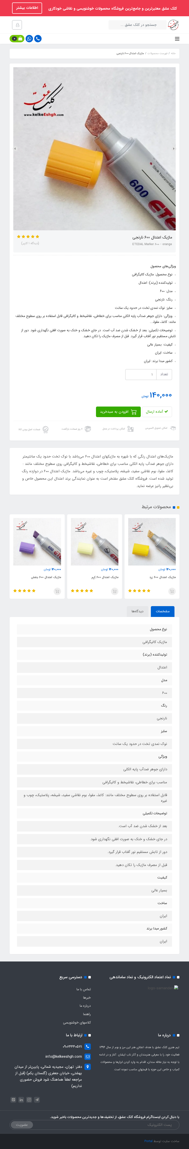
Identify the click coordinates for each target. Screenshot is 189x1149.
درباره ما (85, 1005)
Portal (148, 1141)
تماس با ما (84, 989)
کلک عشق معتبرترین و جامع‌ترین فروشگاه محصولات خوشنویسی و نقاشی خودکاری (112, 9)
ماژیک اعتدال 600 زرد (162, 577)
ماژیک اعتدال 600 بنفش (46, 577)
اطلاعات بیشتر (27, 8)
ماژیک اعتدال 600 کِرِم (105, 577)
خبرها (87, 997)
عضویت (22, 1125)
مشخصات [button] (163, 611)
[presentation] (173, 148)
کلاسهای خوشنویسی (77, 1022)
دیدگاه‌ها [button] (137, 611)
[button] (17, 38)
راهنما (87, 1014)
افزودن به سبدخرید (115, 412)
